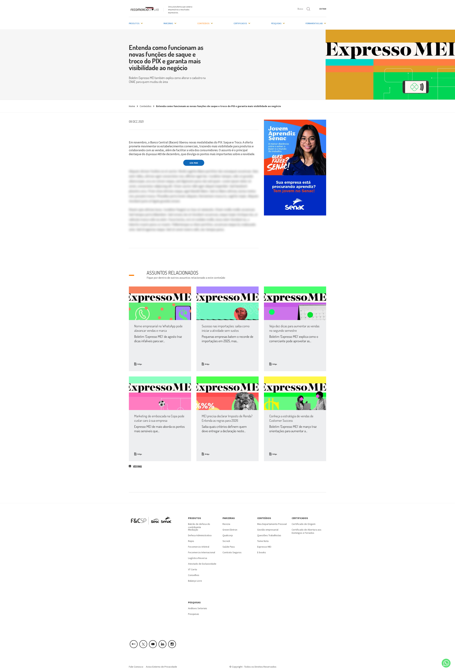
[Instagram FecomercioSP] (172, 644)
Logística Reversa (197, 558)
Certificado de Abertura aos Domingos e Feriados (306, 531)
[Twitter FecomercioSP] (143, 644)
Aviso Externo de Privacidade (161, 666)
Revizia (226, 524)
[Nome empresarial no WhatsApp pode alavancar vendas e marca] (160, 303)
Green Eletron (230, 529)
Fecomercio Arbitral (198, 546)
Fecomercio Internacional (201, 552)
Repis (191, 541)
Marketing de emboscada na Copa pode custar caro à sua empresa (159, 418)
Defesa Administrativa (200, 535)
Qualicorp (228, 535)
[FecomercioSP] (152, 525)
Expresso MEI (264, 546)
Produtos (134, 23)
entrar (322, 9)
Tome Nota (263, 541)
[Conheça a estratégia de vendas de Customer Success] (295, 393)
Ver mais (137, 466)
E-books (261, 552)
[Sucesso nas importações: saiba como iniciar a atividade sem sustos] (227, 303)
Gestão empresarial (267, 529)
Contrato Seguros (232, 552)
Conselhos (193, 575)
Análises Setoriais (197, 608)
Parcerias (168, 23)
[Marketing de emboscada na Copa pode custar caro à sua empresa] (160, 393)
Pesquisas (276, 23)
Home (132, 106)
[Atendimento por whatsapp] (446, 663)
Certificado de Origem (303, 524)
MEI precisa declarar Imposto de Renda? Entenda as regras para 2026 (227, 418)
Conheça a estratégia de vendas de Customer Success (291, 418)
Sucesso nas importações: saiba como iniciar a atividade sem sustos (226, 328)
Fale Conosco (136, 666)
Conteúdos (203, 23)
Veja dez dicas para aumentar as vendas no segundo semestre (294, 328)
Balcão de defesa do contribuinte (199, 525)
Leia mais (194, 163)
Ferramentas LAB (314, 23)
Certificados (240, 23)
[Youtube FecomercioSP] (153, 644)
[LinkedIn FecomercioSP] (162, 644)
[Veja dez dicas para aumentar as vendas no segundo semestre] (295, 303)
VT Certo (192, 569)
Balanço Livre (195, 580)
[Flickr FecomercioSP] (133, 644)
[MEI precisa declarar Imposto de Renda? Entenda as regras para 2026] (227, 393)
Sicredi (226, 541)
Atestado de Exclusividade (202, 563)
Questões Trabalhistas (269, 535)
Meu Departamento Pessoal (272, 524)
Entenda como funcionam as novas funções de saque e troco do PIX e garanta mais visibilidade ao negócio (218, 106)
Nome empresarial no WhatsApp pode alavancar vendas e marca (158, 328)
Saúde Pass (229, 546)
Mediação (193, 529)
